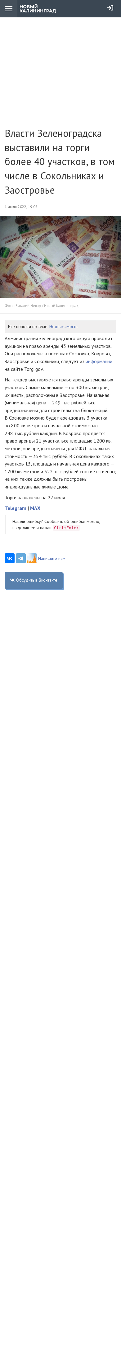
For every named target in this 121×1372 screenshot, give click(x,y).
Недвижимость (63, 326)
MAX (35, 508)
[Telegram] (21, 558)
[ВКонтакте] (10, 558)
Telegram (15, 508)
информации (99, 361)
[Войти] (110, 8)
